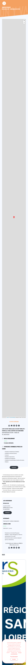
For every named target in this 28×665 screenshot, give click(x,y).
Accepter (14, 659)
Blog (3, 555)
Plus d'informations (14, 656)
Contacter (14, 467)
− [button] (24, 22)
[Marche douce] (14, 217)
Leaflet (8, 417)
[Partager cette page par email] (11, 426)
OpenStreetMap (12, 417)
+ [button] (24, 20)
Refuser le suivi (14, 652)
